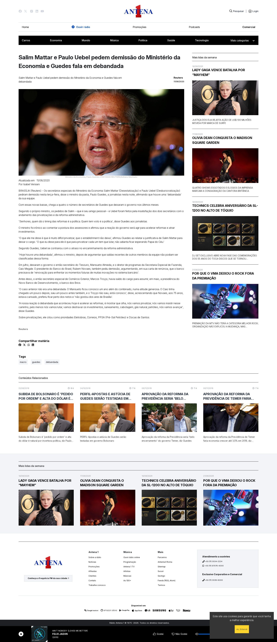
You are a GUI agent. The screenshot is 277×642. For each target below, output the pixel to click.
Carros (26, 40)
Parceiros (162, 557)
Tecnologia (202, 40)
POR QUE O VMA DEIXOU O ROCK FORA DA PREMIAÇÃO (223, 276)
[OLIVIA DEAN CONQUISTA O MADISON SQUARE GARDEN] (225, 165)
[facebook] (20, 345)
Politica (142, 40)
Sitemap (162, 566)
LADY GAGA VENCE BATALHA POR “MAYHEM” (218, 72)
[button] (20, 11)
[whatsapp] (29, 345)
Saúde (171, 40)
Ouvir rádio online (131, 557)
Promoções (139, 27)
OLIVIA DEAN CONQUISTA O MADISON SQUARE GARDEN (222, 140)
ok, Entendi (241, 629)
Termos (161, 585)
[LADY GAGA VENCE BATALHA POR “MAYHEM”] (225, 97)
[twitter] (24, 345)
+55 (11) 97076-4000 (214, 566)
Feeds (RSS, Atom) (166, 580)
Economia (56, 40)
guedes (36, 362)
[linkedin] (33, 345)
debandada (52, 362)
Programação (129, 562)
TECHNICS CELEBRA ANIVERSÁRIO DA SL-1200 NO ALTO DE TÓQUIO (225, 208)
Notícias (92, 562)
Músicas (127, 576)
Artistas (126, 571)
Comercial (248, 27)
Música (114, 40)
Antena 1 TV (128, 566)
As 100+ (127, 580)
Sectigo (161, 576)
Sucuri (161, 571)
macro (23, 362)
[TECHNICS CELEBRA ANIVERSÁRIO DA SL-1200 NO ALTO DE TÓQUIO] (225, 233)
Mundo (86, 40)
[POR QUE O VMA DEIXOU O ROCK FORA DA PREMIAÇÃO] (225, 301)
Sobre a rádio (94, 557)
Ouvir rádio (83, 27)
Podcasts (194, 27)
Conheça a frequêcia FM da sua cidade (47, 578)
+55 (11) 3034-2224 (213, 561)
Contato (92, 580)
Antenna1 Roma (165, 562)
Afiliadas (92, 571)
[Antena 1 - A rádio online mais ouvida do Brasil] (138, 11)
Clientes (92, 576)
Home (25, 27)
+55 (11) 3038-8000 (214, 580)
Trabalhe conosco (97, 585)
